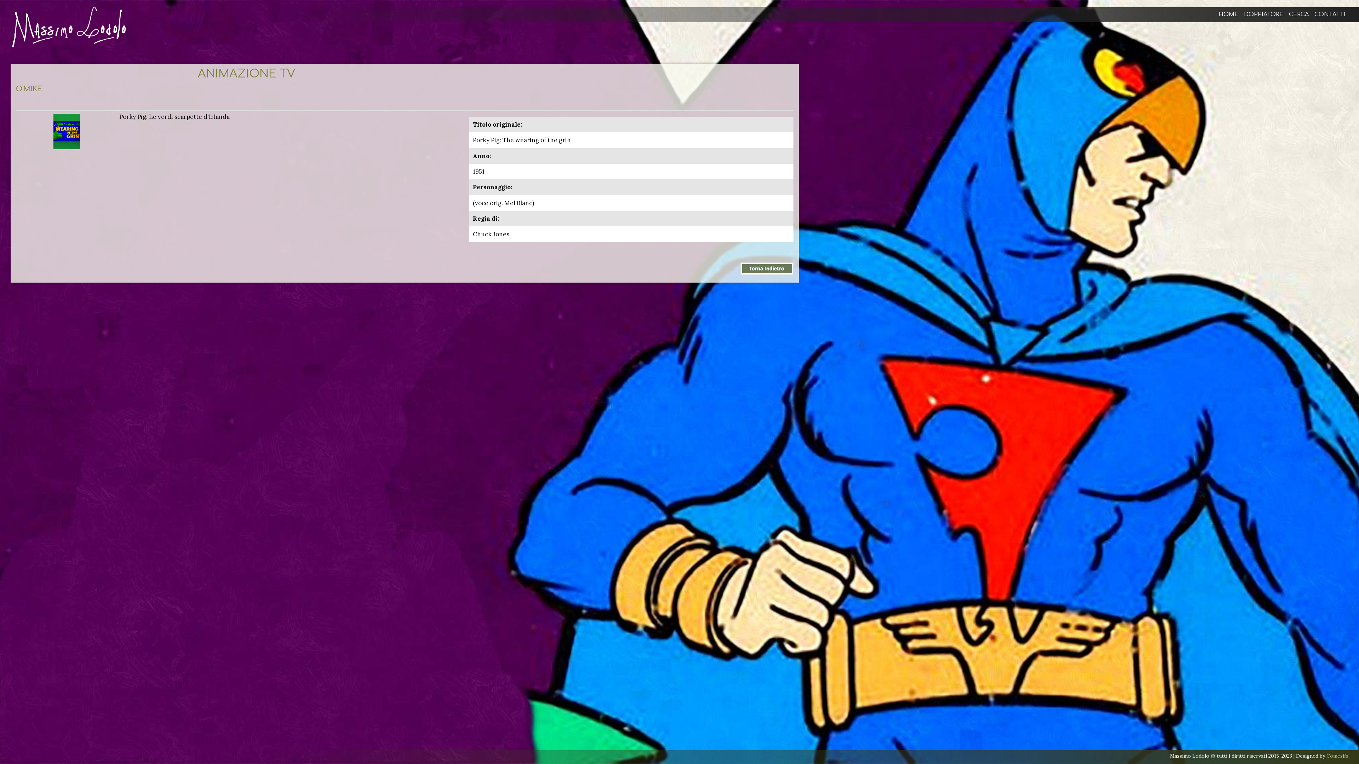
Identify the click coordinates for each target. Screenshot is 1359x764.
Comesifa (1337, 756)
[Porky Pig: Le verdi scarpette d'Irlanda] (66, 131)
